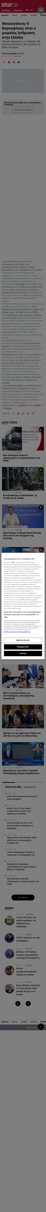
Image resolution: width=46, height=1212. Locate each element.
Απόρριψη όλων (23, 647)
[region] (23, 606)
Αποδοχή (23, 653)
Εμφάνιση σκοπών (23, 640)
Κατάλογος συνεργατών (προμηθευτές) (17, 632)
